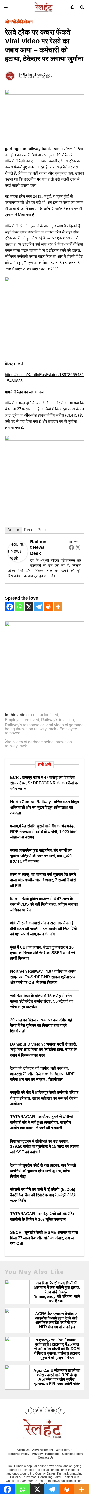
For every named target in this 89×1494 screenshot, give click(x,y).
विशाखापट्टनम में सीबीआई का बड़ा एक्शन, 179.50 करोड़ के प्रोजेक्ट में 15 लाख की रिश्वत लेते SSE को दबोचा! (44, 1146)
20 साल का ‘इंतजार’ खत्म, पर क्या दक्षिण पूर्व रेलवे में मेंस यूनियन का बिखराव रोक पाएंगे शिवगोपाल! (41, 1025)
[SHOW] (44, 439)
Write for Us (64, 1450)
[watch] (44, 280)
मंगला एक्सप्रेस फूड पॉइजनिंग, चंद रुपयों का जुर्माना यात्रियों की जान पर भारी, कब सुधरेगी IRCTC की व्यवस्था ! (41, 856)
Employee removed (22, 720)
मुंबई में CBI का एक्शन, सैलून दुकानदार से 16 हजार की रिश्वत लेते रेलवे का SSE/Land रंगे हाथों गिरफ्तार (42, 952)
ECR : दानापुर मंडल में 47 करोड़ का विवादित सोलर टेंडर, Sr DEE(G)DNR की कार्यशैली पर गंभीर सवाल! (44, 783)
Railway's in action (57, 720)
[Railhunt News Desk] (18, 560)
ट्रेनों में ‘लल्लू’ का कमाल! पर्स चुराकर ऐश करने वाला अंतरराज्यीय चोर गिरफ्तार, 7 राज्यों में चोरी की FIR (43, 880)
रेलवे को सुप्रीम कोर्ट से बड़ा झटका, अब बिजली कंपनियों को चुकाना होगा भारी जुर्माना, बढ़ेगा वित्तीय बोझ (43, 1171)
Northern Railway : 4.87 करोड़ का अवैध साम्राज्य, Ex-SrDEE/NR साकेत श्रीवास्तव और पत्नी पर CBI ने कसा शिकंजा (42, 977)
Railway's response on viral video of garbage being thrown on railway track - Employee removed (44, 729)
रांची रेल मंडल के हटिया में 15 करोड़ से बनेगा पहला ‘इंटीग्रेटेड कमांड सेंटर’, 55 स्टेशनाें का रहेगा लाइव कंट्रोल (41, 1001)
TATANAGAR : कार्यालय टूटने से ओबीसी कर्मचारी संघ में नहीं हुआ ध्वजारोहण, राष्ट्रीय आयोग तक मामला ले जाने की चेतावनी (41, 1122)
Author (13, 530)
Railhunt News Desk (36, 74)
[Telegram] (38, 606)
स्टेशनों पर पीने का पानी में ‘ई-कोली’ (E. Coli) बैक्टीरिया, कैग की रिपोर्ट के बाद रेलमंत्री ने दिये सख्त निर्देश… (43, 1195)
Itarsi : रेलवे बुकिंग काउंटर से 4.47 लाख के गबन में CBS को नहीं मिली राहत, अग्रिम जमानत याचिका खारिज (44, 904)
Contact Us (46, 1457)
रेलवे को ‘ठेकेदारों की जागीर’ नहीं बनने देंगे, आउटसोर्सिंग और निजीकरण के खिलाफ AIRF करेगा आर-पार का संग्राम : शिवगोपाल (42, 1074)
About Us (23, 1450)
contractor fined (44, 715)
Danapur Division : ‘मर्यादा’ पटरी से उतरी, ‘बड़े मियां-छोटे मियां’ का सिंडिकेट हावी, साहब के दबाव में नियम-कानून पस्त (43, 1049)
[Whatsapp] (19, 606)
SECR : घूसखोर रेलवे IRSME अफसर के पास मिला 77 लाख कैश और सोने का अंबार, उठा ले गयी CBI (44, 1238)
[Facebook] (71, 547)
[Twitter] (78, 547)
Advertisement (42, 1450)
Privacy (37, 1453)
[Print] (48, 606)
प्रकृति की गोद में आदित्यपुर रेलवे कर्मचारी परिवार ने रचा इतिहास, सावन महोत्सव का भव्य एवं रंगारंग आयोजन (44, 1098)
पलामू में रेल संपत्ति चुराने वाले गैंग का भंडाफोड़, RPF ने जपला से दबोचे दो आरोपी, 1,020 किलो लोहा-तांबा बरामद (44, 831)
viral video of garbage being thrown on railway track (38, 744)
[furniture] (44, 624)
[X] (29, 606)
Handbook (52, 1453)
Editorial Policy (18, 1453)
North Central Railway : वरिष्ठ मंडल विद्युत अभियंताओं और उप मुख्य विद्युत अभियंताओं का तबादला (44, 807)
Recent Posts (35, 530)
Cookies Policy (72, 1453)
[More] (58, 606)
